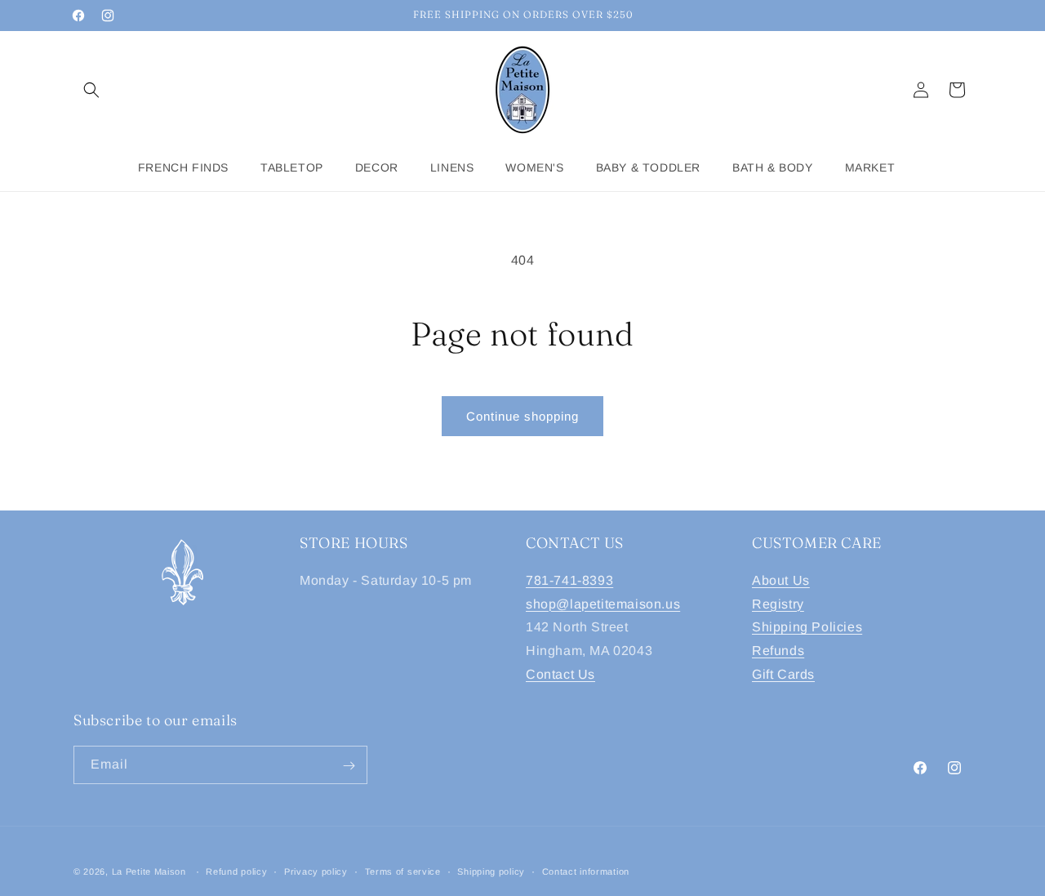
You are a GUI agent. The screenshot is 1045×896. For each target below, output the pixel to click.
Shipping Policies (807, 627)
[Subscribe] (349, 766)
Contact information (585, 871)
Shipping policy (491, 871)
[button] (91, 90)
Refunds (778, 651)
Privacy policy (316, 871)
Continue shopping (522, 416)
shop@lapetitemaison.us (603, 603)
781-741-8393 (569, 579)
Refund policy (236, 871)
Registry (778, 603)
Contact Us (560, 673)
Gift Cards (783, 673)
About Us (781, 579)
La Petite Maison (149, 871)
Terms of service (403, 871)
